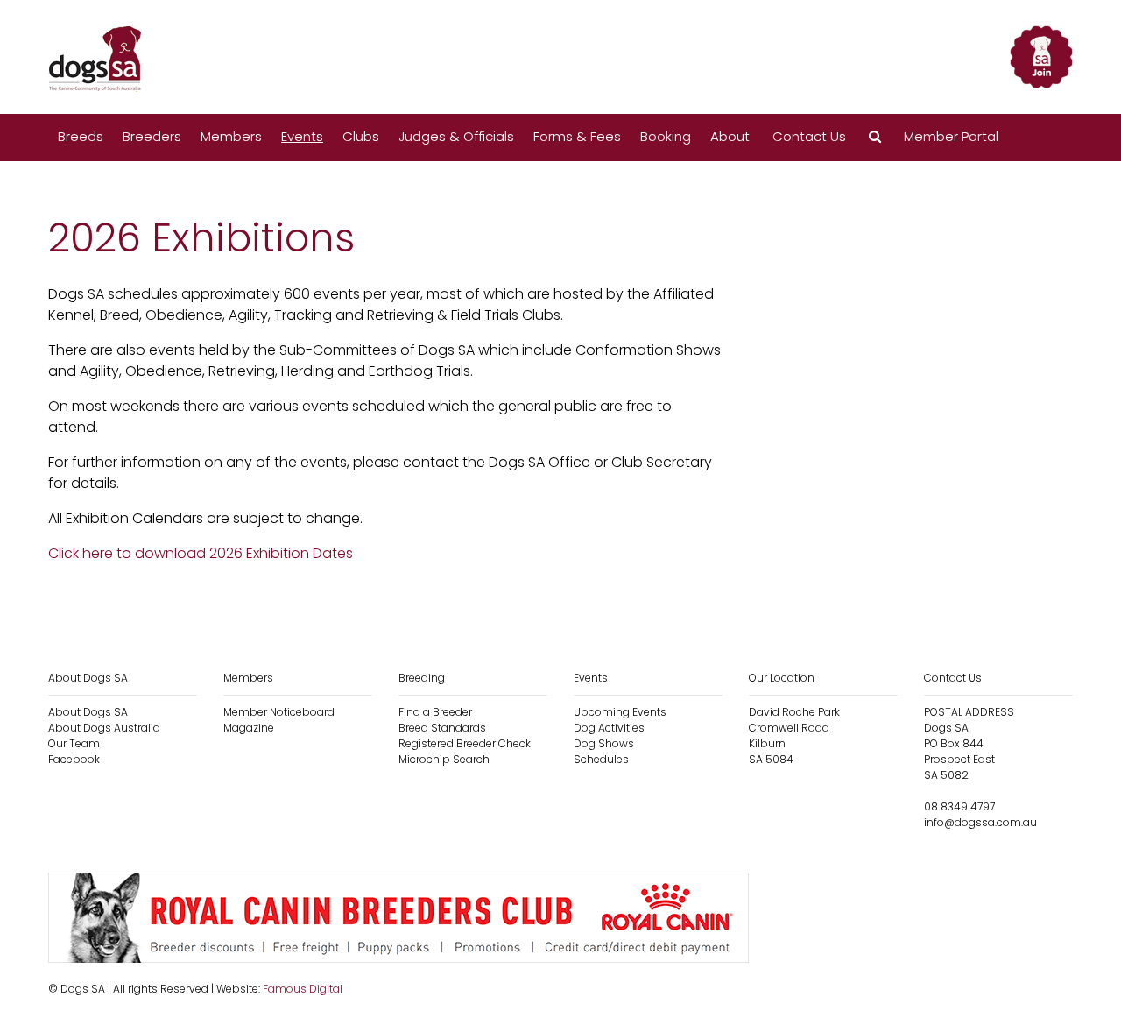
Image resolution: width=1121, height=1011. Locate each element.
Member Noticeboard (279, 711)
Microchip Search (444, 759)
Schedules (601, 759)
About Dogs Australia (104, 727)
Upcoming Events (620, 711)
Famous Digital (302, 988)
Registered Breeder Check (464, 743)
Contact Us (809, 136)
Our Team (74, 743)
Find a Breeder (435, 711)
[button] (875, 137)
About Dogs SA (88, 711)
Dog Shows (604, 743)
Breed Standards (442, 727)
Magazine (248, 727)
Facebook (74, 759)
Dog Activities (609, 727)
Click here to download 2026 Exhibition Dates (200, 553)
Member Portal (951, 136)
